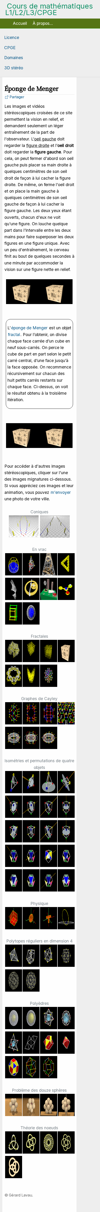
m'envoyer (61, 492)
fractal (14, 334)
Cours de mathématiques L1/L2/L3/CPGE (49, 9)
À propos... (43, 23)
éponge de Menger (29, 327)
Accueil (20, 23)
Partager (16, 97)
